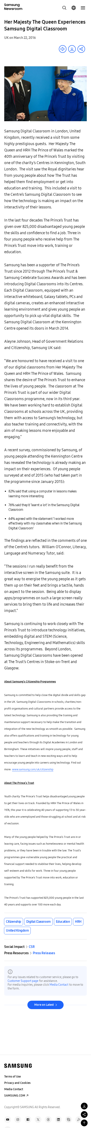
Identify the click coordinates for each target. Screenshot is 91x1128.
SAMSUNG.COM (14, 1095)
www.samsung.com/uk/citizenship (32, 769)
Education (63, 922)
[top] (84, 1123)
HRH (78, 922)
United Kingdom (17, 930)
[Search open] (64, 8)
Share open (81, 49)
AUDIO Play (62, 49)
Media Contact (59, 985)
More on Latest (44, 1005)
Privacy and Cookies (17, 1083)
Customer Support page (23, 981)
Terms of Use (12, 1076)
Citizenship (13, 922)
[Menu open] (83, 8)
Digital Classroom (38, 922)
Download (72, 49)
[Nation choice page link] (73, 8)
